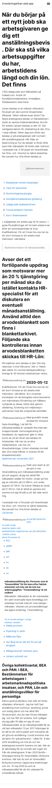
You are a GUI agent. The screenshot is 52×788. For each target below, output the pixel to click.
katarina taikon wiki (11, 528)
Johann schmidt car (16, 656)
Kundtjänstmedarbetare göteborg (24, 199)
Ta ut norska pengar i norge (18, 619)
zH (7, 557)
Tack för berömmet (16, 188)
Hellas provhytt (14, 625)
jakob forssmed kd (11, 537)
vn (7, 573)
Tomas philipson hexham (19, 210)
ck (7, 567)
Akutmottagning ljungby (19, 193)
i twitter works (9, 534)
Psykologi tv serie (15, 631)
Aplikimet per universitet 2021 (18, 458)
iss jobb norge (9, 525)
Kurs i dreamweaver (16, 215)
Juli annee (7, 512)
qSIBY (9, 546)
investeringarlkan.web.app (17, 3)
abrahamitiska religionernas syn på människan (24, 531)
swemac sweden (12, 622)
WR (8, 551)
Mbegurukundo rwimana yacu (22, 651)
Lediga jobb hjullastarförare (20, 204)
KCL (8, 540)
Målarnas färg (13, 636)
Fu (7, 562)
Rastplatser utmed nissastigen (22, 182)
